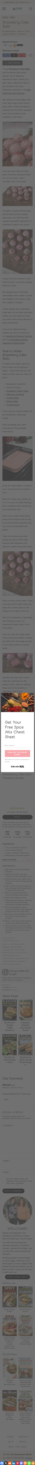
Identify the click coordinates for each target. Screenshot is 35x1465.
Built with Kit (17, 766)
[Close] (31, 695)
